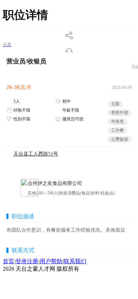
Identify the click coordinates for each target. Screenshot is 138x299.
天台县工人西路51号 (35, 154)
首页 (8, 261)
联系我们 (75, 261)
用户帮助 (51, 261)
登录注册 (27, 261)
